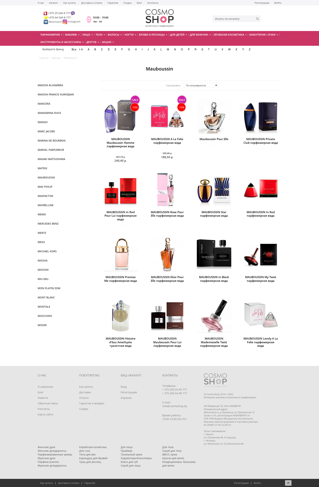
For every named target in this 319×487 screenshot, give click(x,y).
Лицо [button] (86, 34)
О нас (41, 2)
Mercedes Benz (48, 223)
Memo (42, 214)
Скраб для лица (130, 465)
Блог (139, 2)
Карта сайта (45, 414)
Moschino (45, 316)
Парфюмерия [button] (50, 34)
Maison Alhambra (50, 85)
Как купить (69, 2)
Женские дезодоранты (52, 450)
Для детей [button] (177, 34)
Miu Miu (43, 279)
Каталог (53, 2)
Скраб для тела (171, 450)
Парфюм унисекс (48, 462)
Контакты (152, 2)
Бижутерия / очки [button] (262, 34)
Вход (124, 386)
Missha (42, 260)
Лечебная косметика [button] (229, 34)
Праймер (126, 450)
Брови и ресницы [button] (152, 34)
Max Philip (45, 186)
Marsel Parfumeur (51, 150)
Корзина (126, 398)
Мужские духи (46, 458)
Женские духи (46, 447)
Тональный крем (131, 454)
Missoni (43, 269)
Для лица (127, 447)
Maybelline (46, 205)
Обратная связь (48, 403)
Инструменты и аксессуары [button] (61, 42)
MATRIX (42, 168)
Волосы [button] (114, 34)
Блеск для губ (129, 462)
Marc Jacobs (46, 131)
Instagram (74, 21)
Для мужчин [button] (199, 34)
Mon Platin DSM (49, 288)
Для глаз (84, 450)
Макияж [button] (71, 34)
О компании (45, 386)
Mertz (42, 233)
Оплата (84, 398)
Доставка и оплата (91, 2)
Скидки (127, 2)
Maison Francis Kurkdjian (56, 94)
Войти (277, 2)
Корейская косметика (93, 447)
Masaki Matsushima (51, 159)
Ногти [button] (129, 34)
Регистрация (262, 2)
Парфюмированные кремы (55, 454)
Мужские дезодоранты (52, 465)
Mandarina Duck (49, 113)
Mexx (41, 242)
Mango (43, 122)
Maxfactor (45, 196)
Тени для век (87, 454)
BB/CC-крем (169, 454)
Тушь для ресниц (90, 462)
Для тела (168, 447)
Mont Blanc (46, 297)
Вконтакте (55, 21)
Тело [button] (99, 34)
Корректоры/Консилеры (136, 458)
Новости (43, 398)
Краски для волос (173, 458)
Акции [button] (107, 42)
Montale (44, 306)
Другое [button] (91, 42)
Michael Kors (47, 251)
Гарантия (112, 2)
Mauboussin (46, 177)
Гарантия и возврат (91, 403)
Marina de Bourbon (52, 140)
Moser (42, 325)
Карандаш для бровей (93, 458)
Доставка (85, 392)
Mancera (44, 103)
